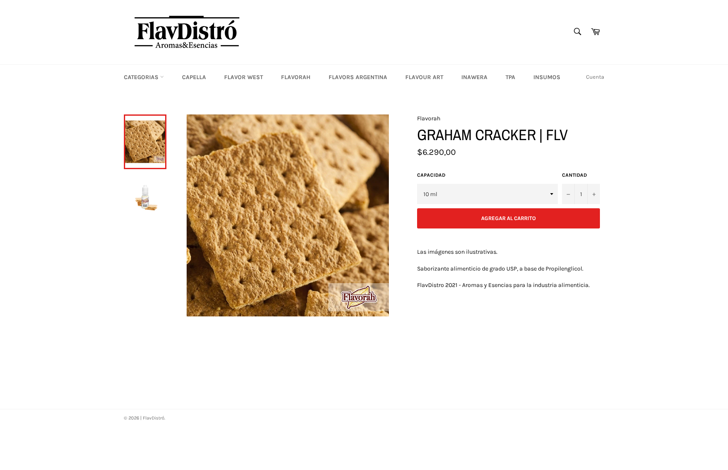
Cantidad (574, 175)
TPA (510, 77)
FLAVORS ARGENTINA (358, 77)
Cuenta (595, 77)
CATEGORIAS (142, 77)
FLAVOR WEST (243, 77)
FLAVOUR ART (424, 77)
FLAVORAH (295, 77)
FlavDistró (153, 418)
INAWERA (474, 77)
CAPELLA (194, 77)
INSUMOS (546, 77)
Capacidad (431, 175)
